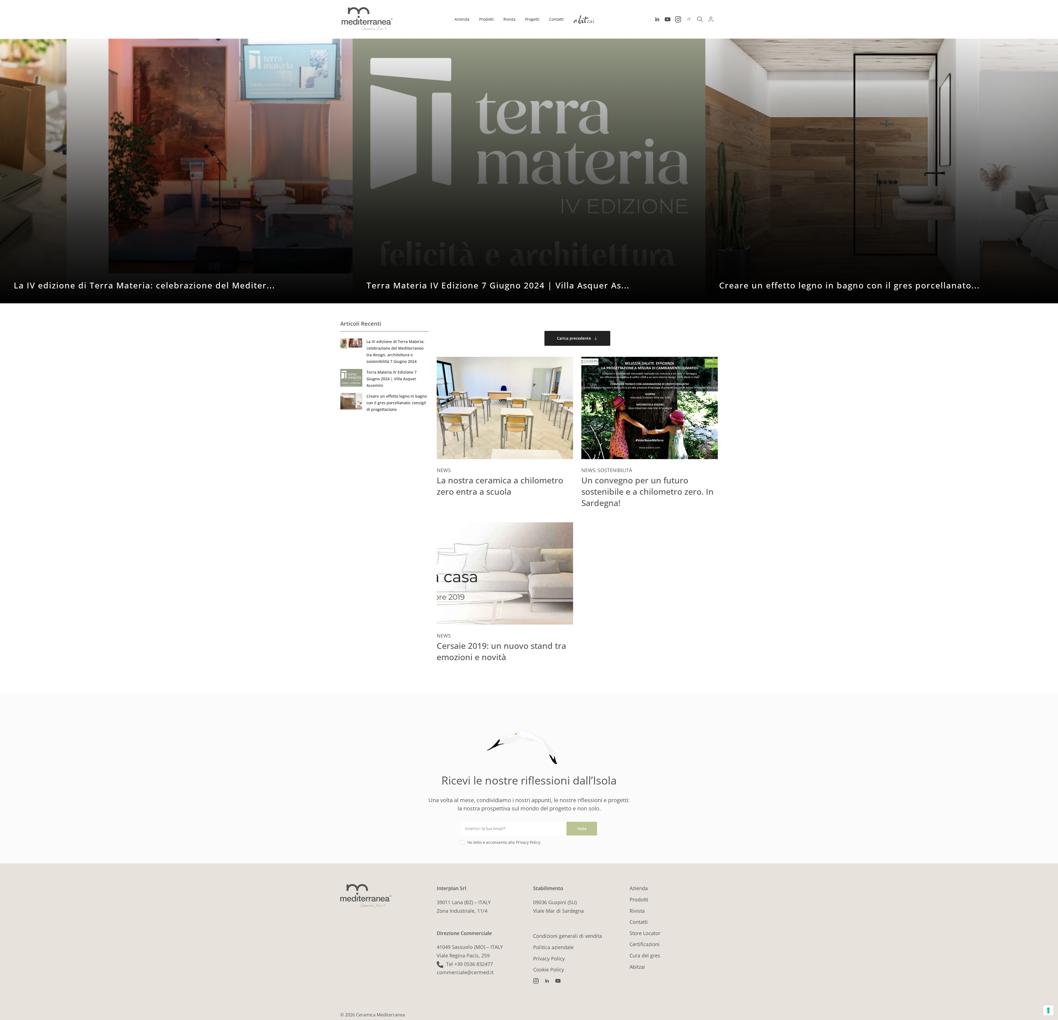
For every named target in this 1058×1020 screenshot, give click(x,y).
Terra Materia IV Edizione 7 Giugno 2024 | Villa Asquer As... (498, 285)
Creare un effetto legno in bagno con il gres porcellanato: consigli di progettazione (396, 402)
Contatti (556, 19)
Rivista (509, 19)
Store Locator (645, 933)
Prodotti (486, 19)
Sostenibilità (615, 470)
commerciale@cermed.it (465, 972)
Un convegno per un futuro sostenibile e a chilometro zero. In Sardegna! (647, 491)
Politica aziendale (553, 947)
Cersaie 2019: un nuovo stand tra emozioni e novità (501, 651)
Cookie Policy (548, 969)
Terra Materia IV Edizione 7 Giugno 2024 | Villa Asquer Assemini (391, 379)
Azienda (462, 19)
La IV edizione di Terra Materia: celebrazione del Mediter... (144, 285)
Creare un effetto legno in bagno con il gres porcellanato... (849, 285)
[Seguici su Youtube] (668, 19)
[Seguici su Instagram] (678, 19)
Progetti (532, 19)
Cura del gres (645, 955)
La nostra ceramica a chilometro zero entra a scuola (500, 486)
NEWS (444, 470)
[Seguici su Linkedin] (657, 19)
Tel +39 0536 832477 (469, 964)
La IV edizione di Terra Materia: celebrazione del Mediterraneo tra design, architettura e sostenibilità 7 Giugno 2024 (395, 351)
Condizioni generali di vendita (567, 936)
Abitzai (637, 966)
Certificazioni (645, 944)
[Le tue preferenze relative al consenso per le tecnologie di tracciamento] (1048, 1010)
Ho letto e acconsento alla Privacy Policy (503, 842)
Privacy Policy (549, 958)
